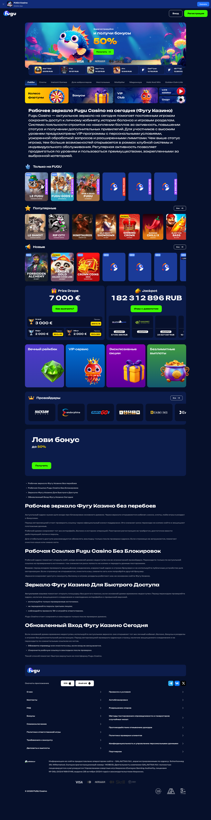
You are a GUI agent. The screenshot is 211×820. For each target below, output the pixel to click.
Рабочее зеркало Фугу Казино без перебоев (52, 483)
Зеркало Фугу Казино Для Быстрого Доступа (53, 492)
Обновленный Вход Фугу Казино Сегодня (50, 497)
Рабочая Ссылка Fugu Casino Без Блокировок (53, 488)
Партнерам (115, 751)
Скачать (203, 4)
